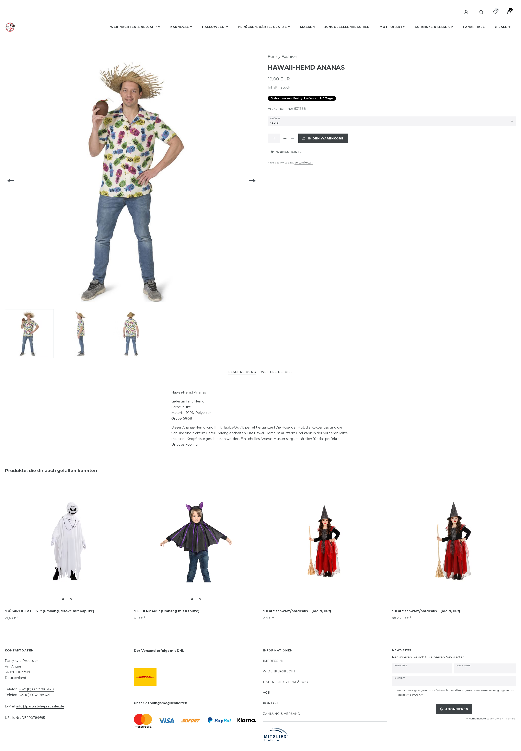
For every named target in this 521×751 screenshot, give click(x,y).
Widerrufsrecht (279, 671)
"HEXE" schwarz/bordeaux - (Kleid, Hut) (297, 611)
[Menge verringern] (292, 138)
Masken (307, 27)
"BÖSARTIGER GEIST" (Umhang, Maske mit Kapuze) (49, 611)
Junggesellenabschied (347, 27)
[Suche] (481, 12)
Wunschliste (289, 152)
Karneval (179, 27)
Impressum (273, 661)
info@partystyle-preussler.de (40, 706)
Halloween (213, 27)
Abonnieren (456, 709)
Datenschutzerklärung (286, 682)
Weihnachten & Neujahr (133, 27)
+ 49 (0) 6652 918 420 (36, 689)
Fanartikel (474, 27)
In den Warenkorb (326, 138)
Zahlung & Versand (281, 714)
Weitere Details (277, 372)
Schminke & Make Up (434, 27)
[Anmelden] (466, 12)
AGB (266, 692)
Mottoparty (392, 27)
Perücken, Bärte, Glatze (262, 27)
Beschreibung (242, 372)
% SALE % (503, 27)
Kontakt (271, 703)
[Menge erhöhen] (285, 138)
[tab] (242, 372)
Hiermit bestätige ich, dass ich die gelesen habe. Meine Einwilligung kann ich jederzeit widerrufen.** (455, 692)
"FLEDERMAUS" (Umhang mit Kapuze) (166, 611)
